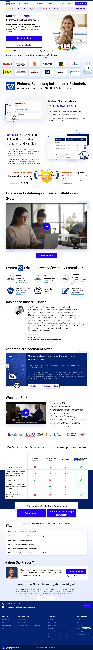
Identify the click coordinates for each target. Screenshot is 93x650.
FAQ (3, 628)
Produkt (13, 3)
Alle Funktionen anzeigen (77, 294)
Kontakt (50, 3)
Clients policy (51, 628)
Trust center (51, 640)
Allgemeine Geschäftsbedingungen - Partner (59, 634)
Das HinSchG (21, 622)
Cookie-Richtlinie (52, 622)
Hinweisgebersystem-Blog (83, 634)
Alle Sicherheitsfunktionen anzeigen (44, 386)
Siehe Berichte (47, 293)
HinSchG (33, 589)
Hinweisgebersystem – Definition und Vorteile (29, 625)
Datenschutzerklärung (53, 625)
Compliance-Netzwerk (23, 619)
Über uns (79, 622)
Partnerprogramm (40, 3)
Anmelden (70, 3)
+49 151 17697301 (80, 9)
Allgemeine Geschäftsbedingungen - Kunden (59, 637)
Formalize (79, 625)
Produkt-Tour (5, 619)
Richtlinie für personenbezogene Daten (57, 631)
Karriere (83, 628)
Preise (19, 3)
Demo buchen (5, 631)
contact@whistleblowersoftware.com (20, 607)
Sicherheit (50, 619)
